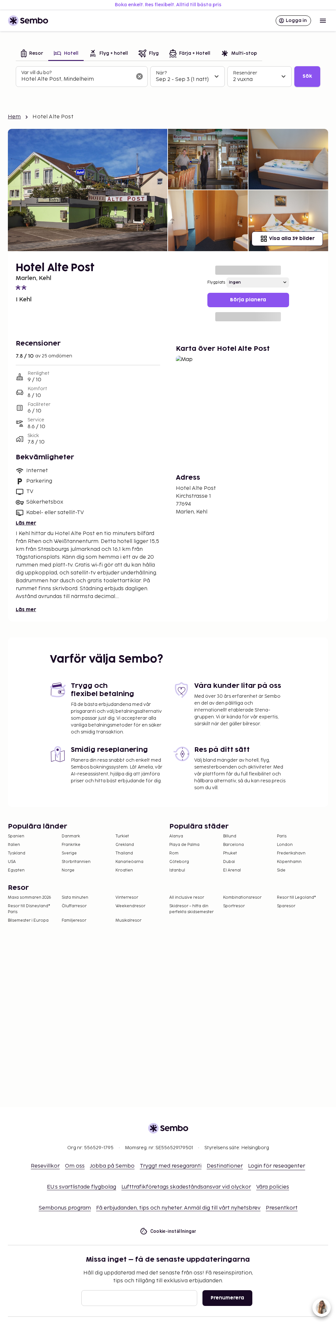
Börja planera (248, 300)
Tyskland (16, 853)
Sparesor (286, 906)
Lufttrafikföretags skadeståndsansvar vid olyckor (186, 1187)
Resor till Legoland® (296, 897)
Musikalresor (128, 920)
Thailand (124, 853)
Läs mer (26, 523)
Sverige (69, 853)
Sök (307, 76)
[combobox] (76, 79)
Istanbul (177, 870)
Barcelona (233, 844)
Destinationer (225, 1166)
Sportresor (234, 906)
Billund (229, 836)
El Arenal (232, 870)
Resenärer (245, 73)
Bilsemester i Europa (28, 920)
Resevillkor (45, 1166)
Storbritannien (76, 861)
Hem (14, 117)
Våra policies (272, 1187)
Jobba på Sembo (112, 1166)
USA (12, 861)
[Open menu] (323, 20)
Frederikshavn (291, 853)
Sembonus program (65, 1208)
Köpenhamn (289, 861)
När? (161, 73)
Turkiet (122, 836)
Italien (14, 844)
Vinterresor (127, 897)
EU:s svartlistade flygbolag (81, 1187)
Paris (281, 836)
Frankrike (71, 844)
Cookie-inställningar (173, 1231)
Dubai (229, 861)
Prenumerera (227, 1298)
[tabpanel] (168, 76)
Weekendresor (130, 906)
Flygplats (216, 282)
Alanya (176, 836)
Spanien (16, 836)
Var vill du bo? (36, 72)
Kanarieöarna (129, 861)
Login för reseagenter (276, 1166)
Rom (173, 853)
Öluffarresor (74, 906)
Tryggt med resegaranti (170, 1166)
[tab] (32, 54)
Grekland (125, 844)
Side (281, 870)
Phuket (230, 853)
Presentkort (282, 1208)
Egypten (16, 870)
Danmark (71, 836)
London (285, 844)
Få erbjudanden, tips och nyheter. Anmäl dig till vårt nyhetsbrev (178, 1208)
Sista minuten (75, 897)
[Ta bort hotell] (139, 76)
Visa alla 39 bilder (292, 238)
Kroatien (124, 870)
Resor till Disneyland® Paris (29, 909)
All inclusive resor (186, 897)
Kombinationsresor (242, 897)
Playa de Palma (184, 844)
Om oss (75, 1166)
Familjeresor (74, 920)
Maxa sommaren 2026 (29, 897)
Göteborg (179, 861)
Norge (68, 870)
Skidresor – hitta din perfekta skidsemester (191, 909)
